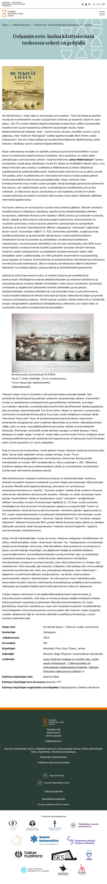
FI (94, 4)
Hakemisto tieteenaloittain (53, 757)
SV (98, 4)
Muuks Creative (62, 804)
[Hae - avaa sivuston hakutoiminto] (89, 4)
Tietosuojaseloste (53, 791)
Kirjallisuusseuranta (21, 25)
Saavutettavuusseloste (53, 798)
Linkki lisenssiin (21, 386)
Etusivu (5, 25)
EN (103, 4)
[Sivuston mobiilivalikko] (102, 13)
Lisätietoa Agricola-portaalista (53, 762)
